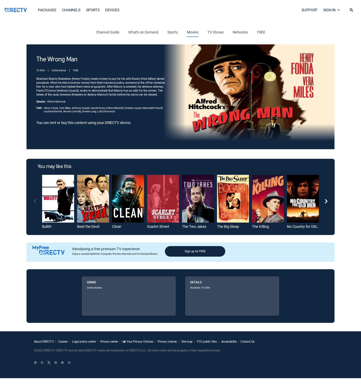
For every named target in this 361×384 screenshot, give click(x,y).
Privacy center (108, 341)
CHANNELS (71, 9)
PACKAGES (47, 9)
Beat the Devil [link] (88, 226)
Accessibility (228, 341)
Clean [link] (116, 226)
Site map (186, 341)
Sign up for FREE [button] (195, 251)
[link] (58, 199)
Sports (172, 32)
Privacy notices (167, 341)
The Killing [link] (260, 226)
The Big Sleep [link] (228, 226)
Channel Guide (107, 32)
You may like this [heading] (54, 166)
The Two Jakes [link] (194, 226)
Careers (63, 341)
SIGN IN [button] (329, 9)
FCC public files (206, 341)
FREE (261, 32)
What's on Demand (143, 32)
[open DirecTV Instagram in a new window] (55, 362)
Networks (240, 32)
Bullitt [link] (46, 226)
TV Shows (215, 32)
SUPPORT (310, 9)
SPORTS (93, 9)
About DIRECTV (44, 341)
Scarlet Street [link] (158, 226)
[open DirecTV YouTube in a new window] (62, 362)
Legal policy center (83, 341)
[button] (351, 10)
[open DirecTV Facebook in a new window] (42, 362)
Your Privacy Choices (140, 341)
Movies (193, 32)
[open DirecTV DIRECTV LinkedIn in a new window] (35, 362)
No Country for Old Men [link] (305, 226)
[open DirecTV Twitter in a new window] (48, 362)
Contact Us (247, 341)
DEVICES (112, 9)
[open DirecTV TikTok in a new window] (69, 362)
